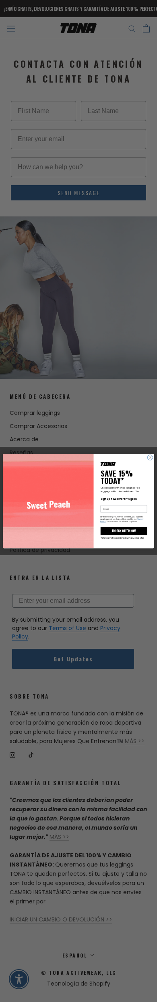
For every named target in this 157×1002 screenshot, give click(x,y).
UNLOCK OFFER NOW (124, 531)
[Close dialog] (150, 457)
